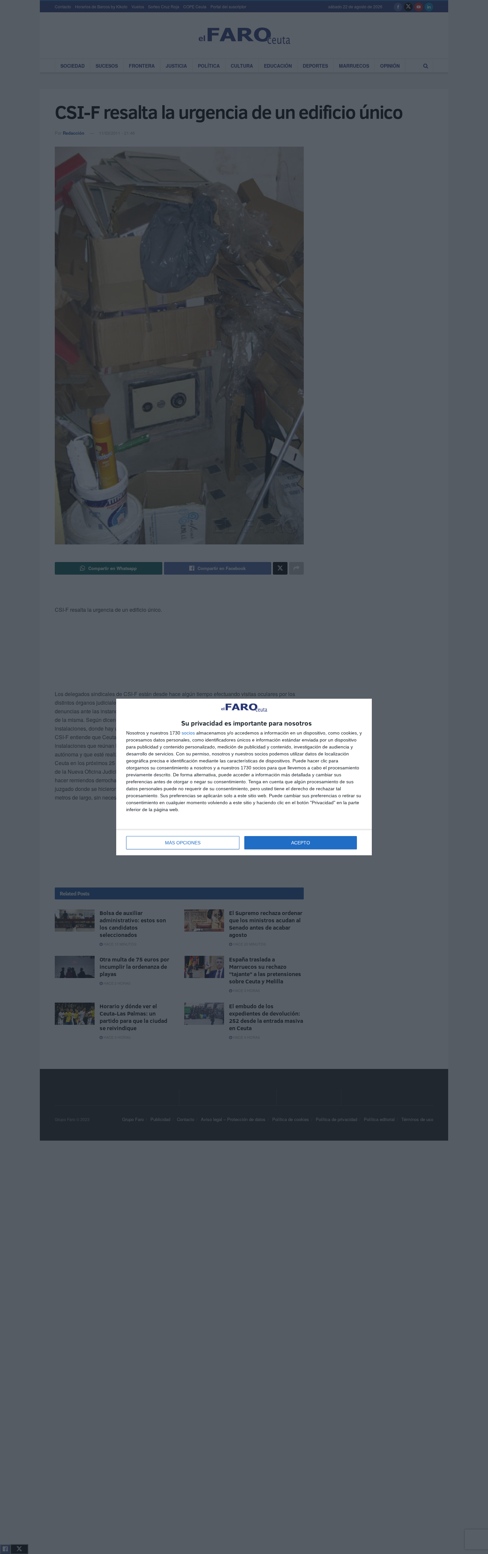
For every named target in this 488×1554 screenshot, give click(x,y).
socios (188, 733)
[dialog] (244, 777)
